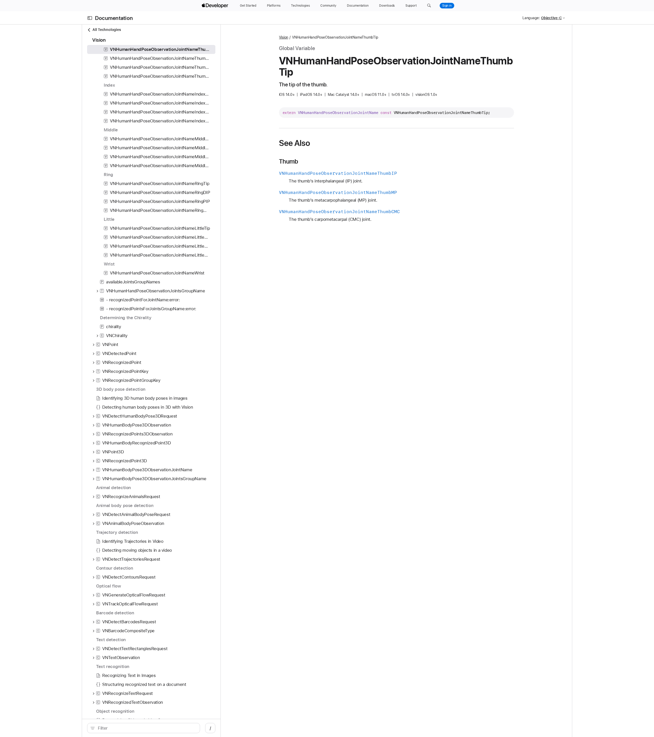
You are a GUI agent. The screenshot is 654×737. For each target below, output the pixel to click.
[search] (143, 728)
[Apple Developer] (215, 5)
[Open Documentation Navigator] (90, 18)
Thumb (288, 161)
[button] (429, 5)
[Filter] (146, 728)
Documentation (114, 18)
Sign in (447, 5)
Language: (531, 18)
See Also (294, 143)
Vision (283, 37)
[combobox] (146, 728)
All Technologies (106, 30)
